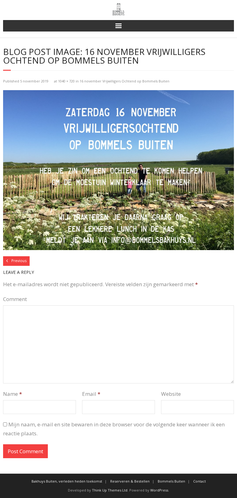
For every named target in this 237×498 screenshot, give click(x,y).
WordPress (159, 490)
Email (91, 393)
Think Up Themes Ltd (109, 490)
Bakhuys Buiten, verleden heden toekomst (66, 481)
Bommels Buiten (171, 481)
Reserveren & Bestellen (130, 481)
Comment (15, 299)
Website (171, 393)
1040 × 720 (66, 81)
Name (12, 393)
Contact (199, 481)
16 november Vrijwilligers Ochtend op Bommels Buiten (124, 81)
